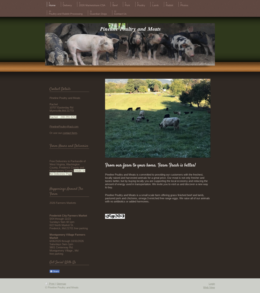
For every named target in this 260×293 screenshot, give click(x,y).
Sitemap (61, 283)
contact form (70, 132)
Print (51, 283)
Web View (209, 287)
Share (56, 271)
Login (212, 283)
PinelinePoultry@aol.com (64, 126)
